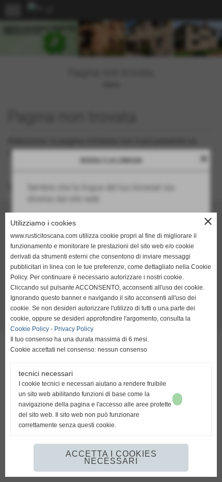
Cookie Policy (29, 329)
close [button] (208, 221)
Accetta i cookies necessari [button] (111, 457)
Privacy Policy (73, 329)
